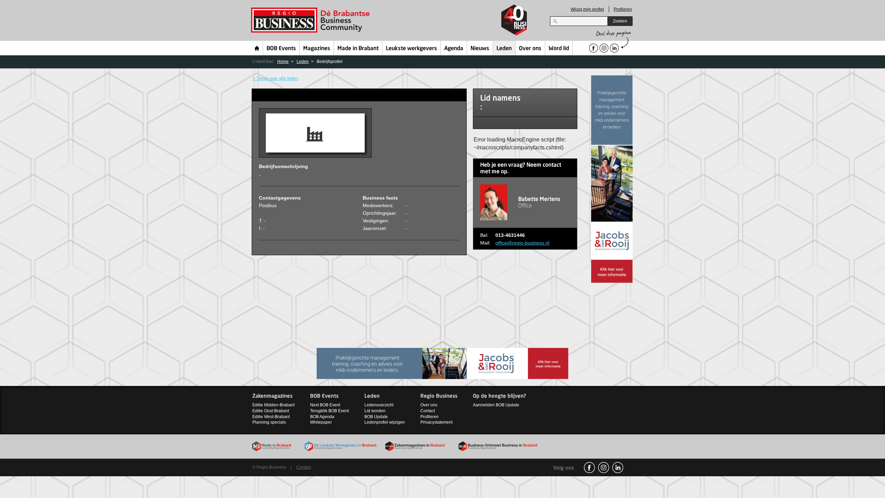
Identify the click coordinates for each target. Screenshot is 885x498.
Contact (427, 410)
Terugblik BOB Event (329, 410)
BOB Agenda (322, 416)
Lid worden (374, 410)
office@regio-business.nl (522, 243)
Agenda (453, 49)
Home (257, 48)
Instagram (603, 467)
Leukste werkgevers (411, 49)
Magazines (316, 49)
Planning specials (269, 422)
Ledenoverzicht (378, 405)
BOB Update (376, 416)
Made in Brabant (358, 49)
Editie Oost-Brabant (270, 410)
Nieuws (480, 49)
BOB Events (281, 49)
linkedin (617, 467)
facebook (589, 467)
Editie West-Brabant (271, 416)
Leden (504, 49)
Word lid (559, 49)
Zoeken (620, 21)
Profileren (623, 9)
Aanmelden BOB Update (496, 405)
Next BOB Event (325, 405)
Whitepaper (321, 422)
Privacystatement (436, 422)
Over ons (530, 49)
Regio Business (311, 20)
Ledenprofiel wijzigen (384, 422)
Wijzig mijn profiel (587, 9)
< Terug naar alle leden (275, 78)
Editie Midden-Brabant (273, 405)
